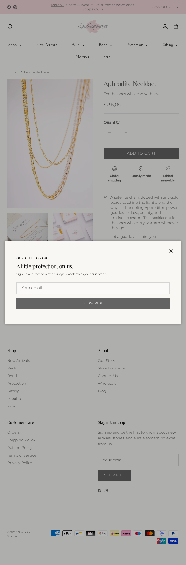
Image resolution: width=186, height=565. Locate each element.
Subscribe (93, 303)
